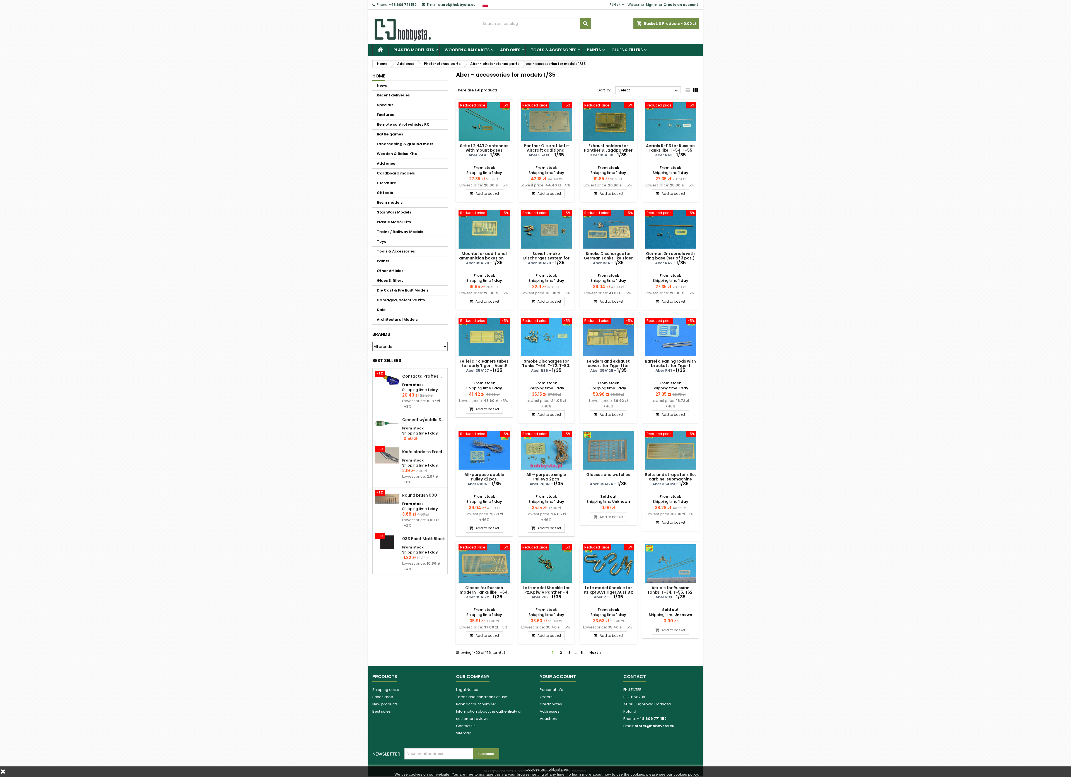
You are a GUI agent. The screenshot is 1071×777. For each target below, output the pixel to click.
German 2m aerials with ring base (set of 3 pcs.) (670, 256)
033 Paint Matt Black (423, 538)
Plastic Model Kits (414, 50)
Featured (386, 114)
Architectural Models (397, 319)
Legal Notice (467, 689)
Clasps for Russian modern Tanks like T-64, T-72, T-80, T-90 (484, 592)
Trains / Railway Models (400, 231)
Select (648, 90)
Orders (546, 697)
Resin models (389, 202)
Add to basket (484, 193)
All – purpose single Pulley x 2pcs (546, 477)
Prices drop (382, 697)
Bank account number (476, 704)
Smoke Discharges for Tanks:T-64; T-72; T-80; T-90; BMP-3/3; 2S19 (546, 365)
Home (378, 76)
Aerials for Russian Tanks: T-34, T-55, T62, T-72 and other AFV (670, 592)
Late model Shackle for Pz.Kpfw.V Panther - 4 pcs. (546, 592)
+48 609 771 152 (402, 4)
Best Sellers (386, 360)
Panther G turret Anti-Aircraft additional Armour (546, 150)
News (382, 85)
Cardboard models (396, 173)
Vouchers (548, 718)
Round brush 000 (419, 495)
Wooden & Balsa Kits (467, 50)
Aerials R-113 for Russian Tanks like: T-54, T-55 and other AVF (670, 150)
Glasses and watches (608, 474)
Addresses (549, 711)
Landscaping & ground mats (405, 144)
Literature (386, 183)
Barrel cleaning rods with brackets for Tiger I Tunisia (670, 365)
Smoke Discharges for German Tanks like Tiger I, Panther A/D (608, 258)
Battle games (390, 134)
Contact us (466, 726)
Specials (385, 105)
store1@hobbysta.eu (457, 4)
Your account (558, 676)
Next (596, 652)
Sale (381, 309)
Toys (381, 241)
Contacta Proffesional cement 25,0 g (423, 376)
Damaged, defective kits (401, 300)
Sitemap (463, 733)
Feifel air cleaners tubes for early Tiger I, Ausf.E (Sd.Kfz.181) (484, 365)
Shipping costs (385, 689)
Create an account (681, 4)
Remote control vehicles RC (403, 124)
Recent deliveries (393, 95)
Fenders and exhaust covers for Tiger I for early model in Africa (608, 365)
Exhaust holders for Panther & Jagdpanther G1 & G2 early (608, 150)
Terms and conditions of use (481, 697)
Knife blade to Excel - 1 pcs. (423, 452)
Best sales (381, 711)
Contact (634, 676)
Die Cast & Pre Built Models (402, 290)
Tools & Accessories (553, 50)
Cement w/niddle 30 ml (423, 419)
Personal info (551, 689)
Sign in (651, 4)
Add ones (510, 50)
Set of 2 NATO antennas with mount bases (484, 148)
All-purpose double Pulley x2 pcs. (484, 477)
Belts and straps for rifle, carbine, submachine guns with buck (670, 479)
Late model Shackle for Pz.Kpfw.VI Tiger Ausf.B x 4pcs (608, 592)
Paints (594, 50)
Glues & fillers (627, 50)
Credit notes (551, 704)
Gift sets (385, 192)
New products (385, 704)
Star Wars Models (394, 212)
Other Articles (390, 270)
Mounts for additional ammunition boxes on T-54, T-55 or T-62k (484, 258)
